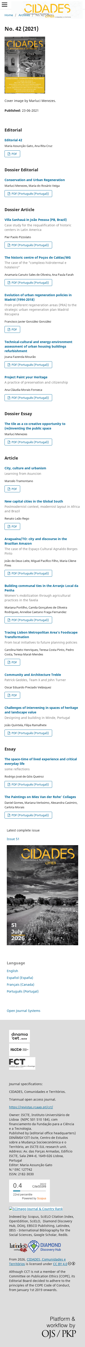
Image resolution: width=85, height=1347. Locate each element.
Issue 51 (13, 839)
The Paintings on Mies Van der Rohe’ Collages (40, 797)
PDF (14, 154)
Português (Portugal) (23, 991)
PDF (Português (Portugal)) (30, 194)
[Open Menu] (4, 4)
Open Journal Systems (23, 1010)
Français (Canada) (20, 984)
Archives (24, 15)
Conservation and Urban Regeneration (35, 180)
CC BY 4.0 (60, 1264)
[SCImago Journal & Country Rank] (36, 1209)
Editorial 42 (13, 140)
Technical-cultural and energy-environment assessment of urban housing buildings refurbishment (38, 346)
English (12, 971)
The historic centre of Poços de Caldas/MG (38, 262)
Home (9, 15)
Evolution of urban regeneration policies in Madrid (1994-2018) (41, 304)
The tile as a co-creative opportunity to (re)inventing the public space (35, 426)
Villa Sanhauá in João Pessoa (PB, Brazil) (38, 224)
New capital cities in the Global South (42, 506)
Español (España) (20, 978)
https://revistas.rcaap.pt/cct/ (31, 1107)
